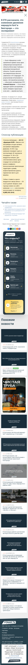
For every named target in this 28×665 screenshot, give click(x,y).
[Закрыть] (25, 15)
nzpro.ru (12, 188)
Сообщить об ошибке (17, 626)
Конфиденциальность (8, 635)
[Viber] (19, 229)
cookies (16, 641)
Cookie (20, 646)
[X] (11, 229)
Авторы (11, 628)
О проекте (5, 628)
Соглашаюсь (14, 660)
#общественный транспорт (18, 219)
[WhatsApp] (13, 229)
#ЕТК (11, 221)
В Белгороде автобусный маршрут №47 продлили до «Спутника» (15, 214)
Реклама (4, 633)
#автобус (16, 221)
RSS (3, 626)
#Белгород (6, 219)
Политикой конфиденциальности (13, 657)
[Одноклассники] (17, 229)
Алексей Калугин (15, 42)
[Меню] (26, 2)
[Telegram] (15, 229)
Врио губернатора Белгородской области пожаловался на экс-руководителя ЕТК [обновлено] (15, 210)
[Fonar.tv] (4, 2)
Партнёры (5, 630)
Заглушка (16, 628)
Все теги (7, 626)
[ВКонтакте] (8, 229)
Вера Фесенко (22, 196)
